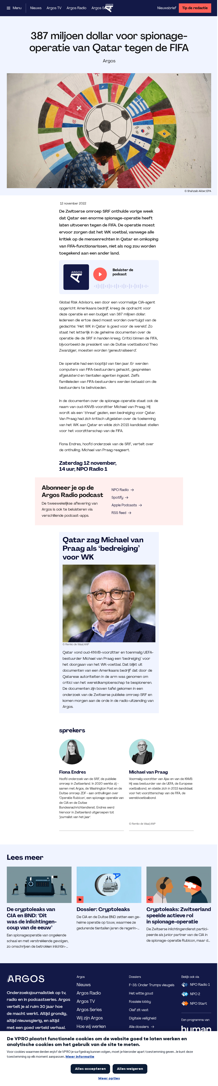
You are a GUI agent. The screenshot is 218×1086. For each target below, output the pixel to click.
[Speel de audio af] (100, 274)
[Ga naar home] (109, 8)
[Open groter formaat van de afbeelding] (109, 603)
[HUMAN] (196, 1029)
